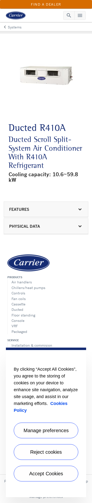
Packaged (19, 331)
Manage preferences (46, 430)
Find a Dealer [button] (46, 4)
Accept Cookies (46, 473)
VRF (15, 326)
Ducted (17, 309)
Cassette (19, 304)
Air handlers (22, 282)
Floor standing (23, 315)
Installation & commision (32, 345)
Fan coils (19, 299)
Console (18, 320)
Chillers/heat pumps (28, 288)
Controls (18, 293)
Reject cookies (46, 452)
